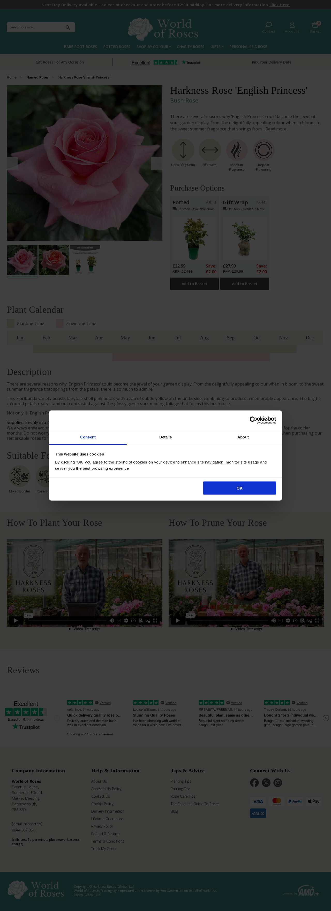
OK (240, 488)
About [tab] (243, 437)
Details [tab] (165, 437)
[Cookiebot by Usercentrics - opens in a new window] (253, 420)
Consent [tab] (88, 437)
